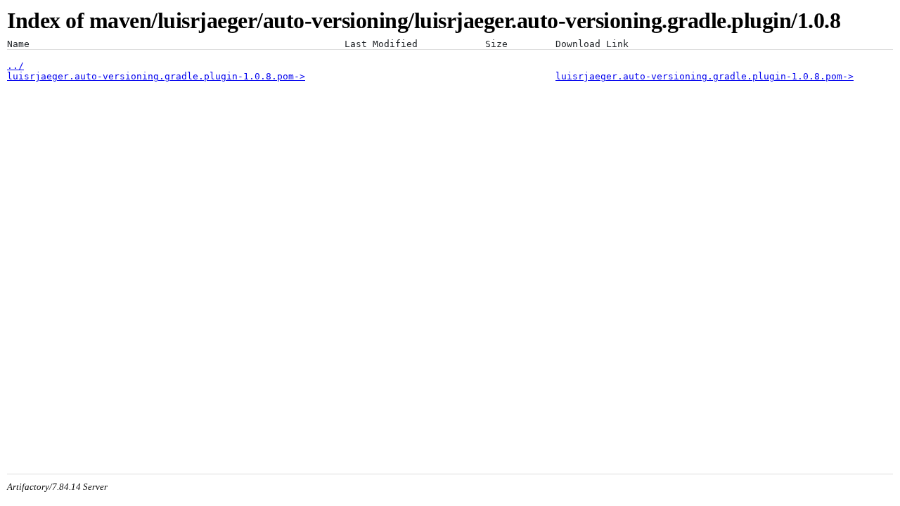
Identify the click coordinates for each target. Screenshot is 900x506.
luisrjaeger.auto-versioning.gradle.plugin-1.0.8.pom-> (156, 76)
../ (15, 65)
